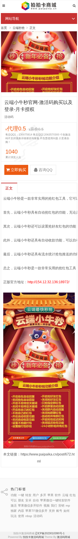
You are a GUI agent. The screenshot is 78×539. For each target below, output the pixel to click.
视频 (47, 505)
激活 (14, 505)
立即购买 (18, 170)
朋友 (21, 500)
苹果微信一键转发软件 (55, 500)
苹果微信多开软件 (30, 505)
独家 (14, 510)
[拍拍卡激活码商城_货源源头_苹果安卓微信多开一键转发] (39, 10)
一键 (21, 495)
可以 (14, 500)
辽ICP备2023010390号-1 (50, 533)
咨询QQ (45, 170)
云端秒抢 (19, 28)
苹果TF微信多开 (36, 510)
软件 (58, 495)
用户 (36, 495)
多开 (43, 495)
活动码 (37, 516)
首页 (4, 28)
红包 (73, 495)
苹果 (50, 495)
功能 (14, 495)
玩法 (14, 516)
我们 (54, 505)
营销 (61, 505)
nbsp (28, 516)
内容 (21, 510)
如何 (66, 510)
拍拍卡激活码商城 (33, 537)
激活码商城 (63, 537)
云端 (65, 495)
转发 (28, 495)
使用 (21, 516)
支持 (52, 510)
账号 (59, 510)
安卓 (28, 500)
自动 (36, 500)
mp (68, 505)
